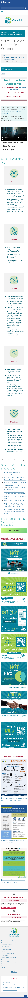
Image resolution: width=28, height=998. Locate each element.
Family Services (6, 982)
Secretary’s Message (6, 944)
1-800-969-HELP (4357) (14, 917)
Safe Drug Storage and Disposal (14, 477)
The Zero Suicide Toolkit (11, 485)
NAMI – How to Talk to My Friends (14, 509)
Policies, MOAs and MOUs (7, 953)
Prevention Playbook (11, 472)
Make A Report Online (8, 907)
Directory (3, 5)
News (8, 5)
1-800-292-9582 (14, 900)
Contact (17, 5)
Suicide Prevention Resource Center (15, 482)
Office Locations (5, 967)
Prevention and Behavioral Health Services (13, 987)
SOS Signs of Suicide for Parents (14, 500)
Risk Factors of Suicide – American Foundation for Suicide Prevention (14, 492)
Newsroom (4, 951)
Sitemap (3, 966)
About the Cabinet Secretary (8, 942)
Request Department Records (8, 957)
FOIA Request (4, 955)
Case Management (6, 949)
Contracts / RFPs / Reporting (8, 962)
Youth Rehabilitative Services (10, 990)
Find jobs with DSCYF (6, 946)
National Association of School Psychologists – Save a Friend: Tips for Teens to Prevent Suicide (15, 504)
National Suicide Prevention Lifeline (15, 480)
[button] (7, 69)
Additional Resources (6, 960)
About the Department (7, 941)
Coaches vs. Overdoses (11, 475)
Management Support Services (10, 984)
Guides (12, 5)
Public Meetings (5, 964)
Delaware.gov (6, 2)
